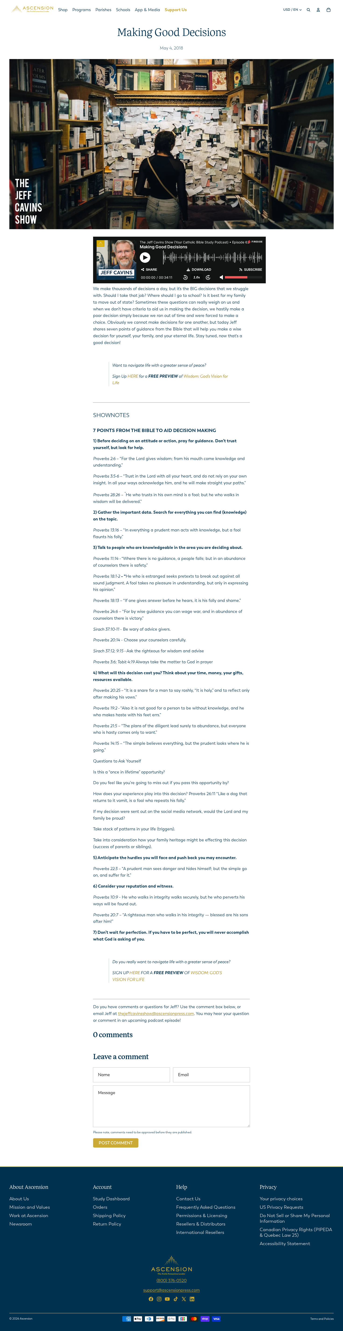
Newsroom (20, 1223)
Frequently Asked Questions (205, 1207)
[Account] (318, 10)
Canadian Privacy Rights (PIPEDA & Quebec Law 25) (296, 1232)
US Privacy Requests (281, 1207)
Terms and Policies (322, 1318)
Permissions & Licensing (201, 1215)
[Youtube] (167, 1299)
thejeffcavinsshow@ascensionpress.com (156, 1013)
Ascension (26, 1318)
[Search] (308, 10)
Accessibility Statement (285, 1243)
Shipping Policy (109, 1215)
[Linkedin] (192, 1299)
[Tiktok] (175, 1299)
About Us (19, 1198)
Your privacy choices (281, 1198)
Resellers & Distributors (200, 1223)
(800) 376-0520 (172, 1280)
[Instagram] (159, 1299)
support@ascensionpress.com (171, 1289)
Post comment (116, 1142)
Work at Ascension (28, 1215)
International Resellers (200, 1232)
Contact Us (188, 1198)
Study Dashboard (111, 1198)
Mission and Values (29, 1207)
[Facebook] (151, 1299)
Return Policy (107, 1223)
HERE (132, 376)
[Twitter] (184, 1299)
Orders (100, 1207)
